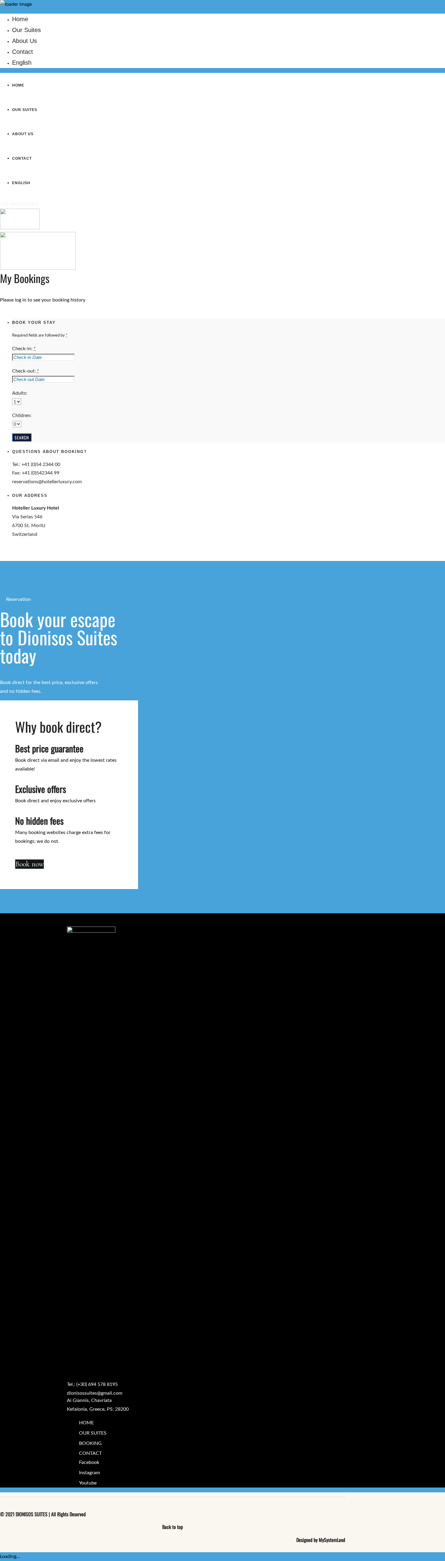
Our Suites (26, 30)
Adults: (19, 393)
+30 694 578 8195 (19, 204)
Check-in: (24, 348)
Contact (22, 51)
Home (20, 19)
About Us (24, 40)
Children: (21, 415)
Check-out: (25, 371)
